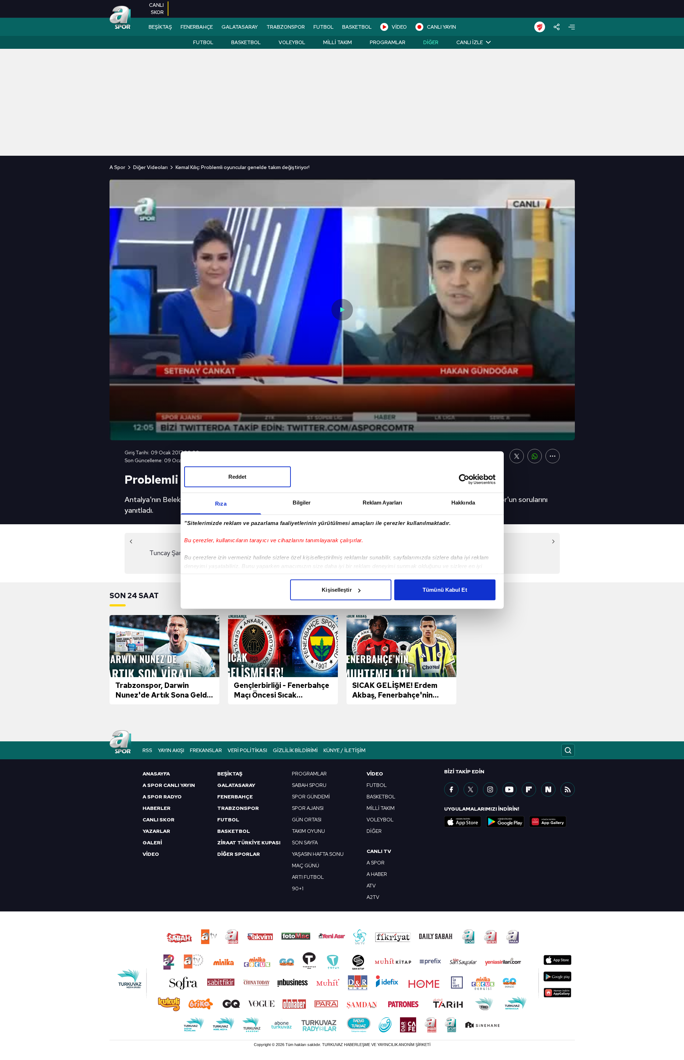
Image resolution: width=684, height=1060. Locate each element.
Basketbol (246, 42)
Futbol (203, 42)
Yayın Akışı (171, 750)
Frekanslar (206, 750)
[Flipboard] (529, 789)
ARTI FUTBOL (308, 877)
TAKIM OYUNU (308, 831)
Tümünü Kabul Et (445, 590)
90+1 (297, 888)
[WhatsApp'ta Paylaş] (534, 456)
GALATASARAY (240, 27)
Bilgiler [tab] (302, 502)
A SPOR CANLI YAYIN (169, 785)
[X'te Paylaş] (516, 456)
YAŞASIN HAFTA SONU (318, 854)
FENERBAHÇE (197, 27)
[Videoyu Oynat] (342, 309)
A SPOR (376, 862)
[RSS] (567, 789)
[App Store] (462, 821)
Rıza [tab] (220, 504)
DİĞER (374, 831)
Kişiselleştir (337, 590)
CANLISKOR (156, 8)
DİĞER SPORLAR (238, 854)
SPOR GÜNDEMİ (311, 796)
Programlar (387, 42)
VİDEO (399, 27)
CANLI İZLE (469, 42)
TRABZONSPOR (285, 27)
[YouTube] (509, 789)
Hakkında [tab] (463, 502)
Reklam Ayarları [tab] (383, 502)
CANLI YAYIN (441, 27)
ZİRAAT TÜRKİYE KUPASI (248, 842)
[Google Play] (505, 821)
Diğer (430, 42)
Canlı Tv (379, 851)
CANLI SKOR (159, 819)
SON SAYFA (305, 842)
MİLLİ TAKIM (381, 808)
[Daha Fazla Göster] (552, 456)
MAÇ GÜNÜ (305, 865)
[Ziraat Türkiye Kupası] (539, 27)
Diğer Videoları (150, 167)
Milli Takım (337, 42)
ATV (371, 885)
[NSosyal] (548, 789)
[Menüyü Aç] (571, 27)
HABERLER (157, 808)
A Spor (117, 167)
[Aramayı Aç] (568, 750)
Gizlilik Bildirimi (295, 750)
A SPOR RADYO (162, 796)
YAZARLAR (156, 831)
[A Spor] (120, 18)
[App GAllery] (548, 821)
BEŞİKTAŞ (160, 27)
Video (375, 773)
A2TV (373, 897)
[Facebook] (451, 789)
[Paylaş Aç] (557, 27)
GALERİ (152, 842)
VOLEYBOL (380, 819)
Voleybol (292, 42)
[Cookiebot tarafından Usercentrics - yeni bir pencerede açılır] (464, 479)
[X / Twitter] (471, 789)
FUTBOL (323, 27)
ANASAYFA (156, 773)
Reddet (237, 477)
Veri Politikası (247, 750)
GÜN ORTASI (306, 819)
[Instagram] (490, 789)
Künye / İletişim (345, 750)
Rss (147, 750)
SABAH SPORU (309, 785)
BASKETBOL (357, 27)
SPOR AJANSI (308, 808)
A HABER (377, 874)
